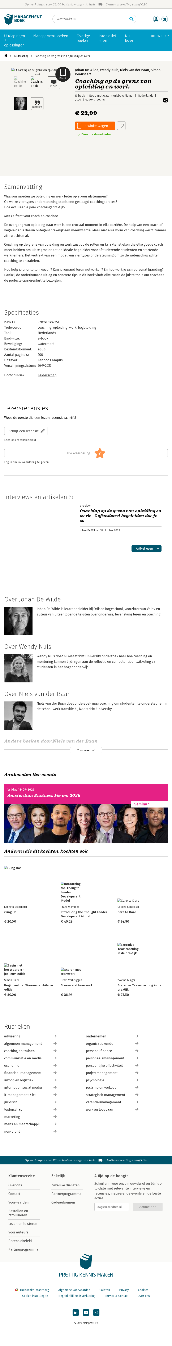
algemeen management (23, 1044)
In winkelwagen (96, 126)
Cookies (143, 1290)
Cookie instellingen (35, 1296)
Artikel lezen (144, 548)
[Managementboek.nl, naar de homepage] (23, 24)
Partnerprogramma (23, 1249)
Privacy (124, 1290)
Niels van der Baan (134, 70)
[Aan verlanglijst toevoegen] (121, 126)
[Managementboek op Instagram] (96, 1312)
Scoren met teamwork (77, 985)
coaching (44, 327)
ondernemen (96, 1036)
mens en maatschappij (21, 1124)
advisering (12, 1036)
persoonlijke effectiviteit (104, 1066)
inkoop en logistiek (18, 1080)
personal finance (99, 1051)
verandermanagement (103, 1102)
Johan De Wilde (86, 70)
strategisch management (105, 1095)
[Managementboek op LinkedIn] (76, 1312)
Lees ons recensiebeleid (20, 440)
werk (72, 327)
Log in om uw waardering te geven (26, 462)
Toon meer (84, 750)
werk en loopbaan (99, 1109)
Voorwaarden (18, 1202)
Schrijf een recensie (24, 431)
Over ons (15, 1185)
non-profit (12, 1131)
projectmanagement (102, 1073)
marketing (12, 1117)
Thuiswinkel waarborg (34, 1290)
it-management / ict (20, 1095)
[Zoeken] (131, 19)
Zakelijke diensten (65, 1185)
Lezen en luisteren (22, 1224)
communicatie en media (23, 1058)
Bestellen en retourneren (18, 1213)
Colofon (104, 1290)
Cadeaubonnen (63, 1202)
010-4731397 (160, 36)
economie (11, 1066)
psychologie (95, 1080)
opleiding (60, 327)
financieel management (23, 1073)
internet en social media (23, 1088)
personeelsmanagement (105, 1058)
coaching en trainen (19, 1051)
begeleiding (87, 327)
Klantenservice (21, 1176)
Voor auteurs (18, 1232)
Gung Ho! (10, 912)
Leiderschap (21, 56)
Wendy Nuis (109, 70)
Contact (14, 1194)
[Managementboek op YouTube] (86, 1312)
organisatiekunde (99, 1044)
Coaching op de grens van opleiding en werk (62, 56)
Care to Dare (126, 912)
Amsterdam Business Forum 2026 (44, 795)
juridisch (10, 1102)
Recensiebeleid (20, 1241)
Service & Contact (116, 1296)
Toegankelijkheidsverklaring (76, 1296)
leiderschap (13, 1109)
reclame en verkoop (101, 1088)
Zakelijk (58, 1176)
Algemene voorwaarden (74, 1290)
